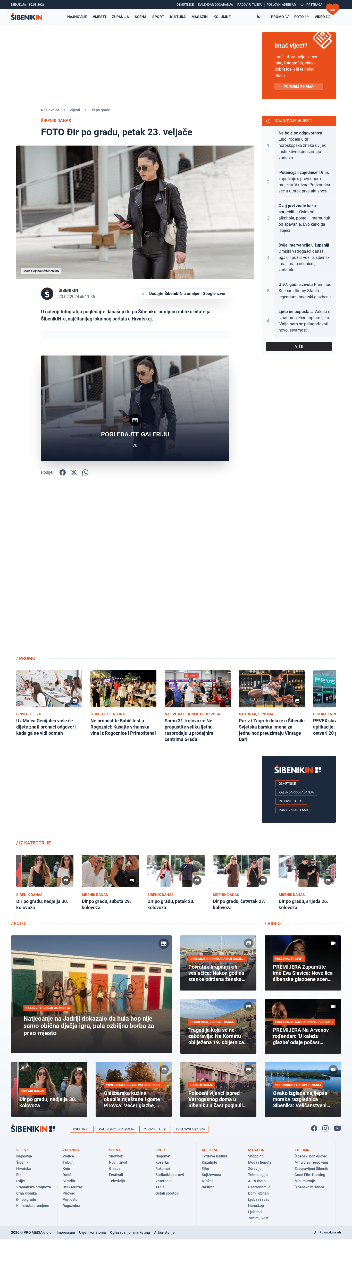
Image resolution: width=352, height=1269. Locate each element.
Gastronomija (259, 1187)
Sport (158, 17)
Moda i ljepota (260, 1162)
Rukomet (162, 1168)
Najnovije (77, 17)
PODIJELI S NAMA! (299, 86)
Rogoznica (71, 1206)
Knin (66, 1168)
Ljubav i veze (259, 1199)
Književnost (211, 1175)
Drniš (67, 1175)
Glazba (115, 1168)
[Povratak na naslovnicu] (26, 16)
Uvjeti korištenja (92, 1232)
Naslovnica (50, 110)
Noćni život (118, 1162)
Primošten (71, 1199)
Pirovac (69, 1193)
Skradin (69, 1181)
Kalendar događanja (296, 792)
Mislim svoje (305, 1181)
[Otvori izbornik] (332, 9)
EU (18, 1175)
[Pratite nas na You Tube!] (337, 1128)
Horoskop (256, 1206)
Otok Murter (72, 1187)
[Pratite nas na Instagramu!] (325, 1128)
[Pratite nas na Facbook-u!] (314, 1128)
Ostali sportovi (167, 1193)
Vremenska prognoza (33, 1187)
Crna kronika (26, 1193)
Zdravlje (255, 1168)
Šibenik (22, 1162)
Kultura (178, 17)
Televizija (117, 1181)
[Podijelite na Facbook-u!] (63, 472)
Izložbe (208, 1181)
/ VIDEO (273, 923)
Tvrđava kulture (215, 1156)
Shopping (256, 1156)
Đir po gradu (100, 110)
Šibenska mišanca (309, 1187)
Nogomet (163, 1156)
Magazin (199, 17)
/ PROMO (25, 658)
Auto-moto (257, 1181)
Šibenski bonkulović (311, 1156)
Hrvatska (23, 1168)
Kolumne (222, 17)
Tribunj (68, 1162)
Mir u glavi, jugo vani (311, 1162)
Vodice (68, 1156)
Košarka (162, 1162)
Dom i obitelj (258, 1193)
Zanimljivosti (259, 1218)
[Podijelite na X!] (74, 472)
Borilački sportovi (169, 1175)
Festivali (116, 1175)
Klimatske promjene (32, 1206)
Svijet (21, 1181)
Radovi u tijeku (291, 801)
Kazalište (209, 1162)
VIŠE (299, 346)
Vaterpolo (163, 1181)
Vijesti (99, 17)
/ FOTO (18, 923)
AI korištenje (164, 1232)
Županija (120, 17)
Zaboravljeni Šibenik (311, 1168)
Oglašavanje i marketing (130, 1232)
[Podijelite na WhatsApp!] (85, 472)
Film (205, 1168)
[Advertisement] (299, 569)
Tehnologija (258, 1175)
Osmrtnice (287, 783)
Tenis (159, 1187)
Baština (208, 1187)
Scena (140, 17)
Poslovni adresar (293, 810)
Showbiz (116, 1156)
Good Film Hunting (310, 1175)
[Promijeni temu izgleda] (261, 16)
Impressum (66, 1232)
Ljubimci (255, 1212)
